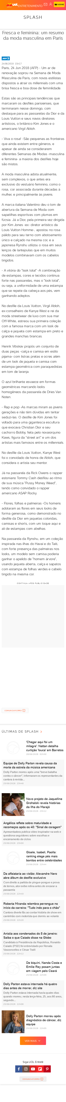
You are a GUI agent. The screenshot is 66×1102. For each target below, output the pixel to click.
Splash (33, 17)
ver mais (31, 1041)
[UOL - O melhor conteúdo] (12, 5)
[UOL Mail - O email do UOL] (45, 4)
